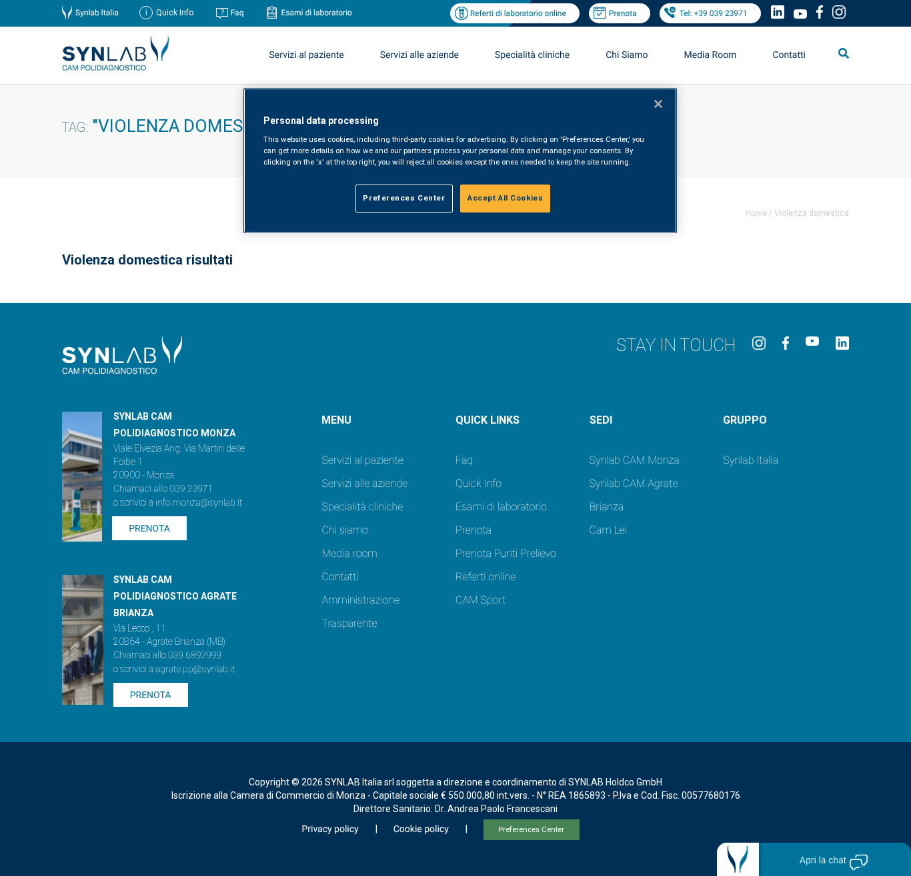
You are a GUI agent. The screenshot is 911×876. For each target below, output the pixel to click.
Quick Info (478, 483)
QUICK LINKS (487, 420)
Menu (336, 420)
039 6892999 (194, 655)
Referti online (485, 576)
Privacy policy (329, 829)
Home (756, 213)
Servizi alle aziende (364, 483)
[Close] (658, 104)
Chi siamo (344, 530)
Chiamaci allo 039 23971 (163, 489)
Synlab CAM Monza (635, 460)
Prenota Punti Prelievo (505, 553)
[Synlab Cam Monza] (115, 68)
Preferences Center (531, 829)
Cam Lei (609, 530)
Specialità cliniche (532, 55)
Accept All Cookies (505, 198)
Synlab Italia (97, 12)
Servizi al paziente (362, 460)
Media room (349, 553)
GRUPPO (745, 420)
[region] (460, 161)
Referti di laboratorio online (518, 13)
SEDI (601, 420)
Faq (237, 12)
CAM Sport (480, 600)
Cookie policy (421, 829)
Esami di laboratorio (316, 12)
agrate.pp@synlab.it (195, 669)
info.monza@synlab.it (198, 503)
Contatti (789, 55)
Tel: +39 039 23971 (714, 13)
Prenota (623, 13)
